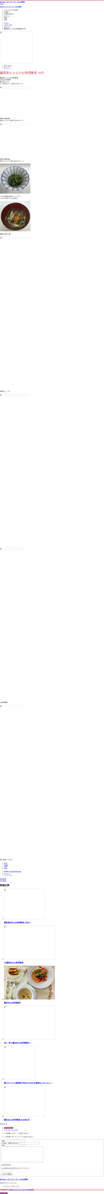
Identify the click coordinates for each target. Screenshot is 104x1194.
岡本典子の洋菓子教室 (11, 1186)
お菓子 (6, 12)
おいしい (7, 16)
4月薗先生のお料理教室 (13, 963)
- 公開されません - (10, 1143)
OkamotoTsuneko (15, 871)
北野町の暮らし (9, 14)
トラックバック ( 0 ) (11, 1130)
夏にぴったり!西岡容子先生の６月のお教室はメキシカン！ (28, 1083)
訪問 (5, 19)
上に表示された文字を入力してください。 (16, 1168)
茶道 (5, 17)
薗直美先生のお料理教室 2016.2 (17, 922)
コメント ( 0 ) (8, 1128)
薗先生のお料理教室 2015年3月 (17, 1120)
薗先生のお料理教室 (12, 1003)
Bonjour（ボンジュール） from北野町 (12, 2)
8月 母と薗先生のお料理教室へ (17, 1043)
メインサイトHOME (11, 10)
